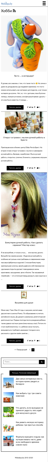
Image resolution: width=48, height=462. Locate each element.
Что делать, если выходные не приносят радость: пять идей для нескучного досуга (29, 410)
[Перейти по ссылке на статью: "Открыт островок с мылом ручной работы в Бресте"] (24, 122)
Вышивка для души (24, 303)
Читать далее (15, 107)
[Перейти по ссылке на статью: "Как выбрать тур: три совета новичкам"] (8, 397)
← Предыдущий (21, 350)
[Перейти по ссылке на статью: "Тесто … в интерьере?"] (24, 43)
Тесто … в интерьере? (24, 76)
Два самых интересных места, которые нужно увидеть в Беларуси (29, 381)
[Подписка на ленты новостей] (14, 11)
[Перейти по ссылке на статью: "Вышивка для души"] (24, 294)
